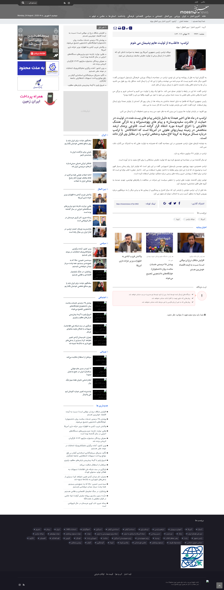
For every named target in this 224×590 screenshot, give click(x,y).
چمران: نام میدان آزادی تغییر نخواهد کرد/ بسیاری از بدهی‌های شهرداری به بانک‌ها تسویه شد (78, 340)
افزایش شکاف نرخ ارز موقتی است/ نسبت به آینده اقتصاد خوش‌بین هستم (191, 265)
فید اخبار (127, 574)
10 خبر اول (102, 27)
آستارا (200, 529)
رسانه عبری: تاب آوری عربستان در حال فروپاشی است (78, 219)
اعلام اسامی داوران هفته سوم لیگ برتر (78, 381)
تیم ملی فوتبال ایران (195, 533)
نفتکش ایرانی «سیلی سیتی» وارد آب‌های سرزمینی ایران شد (78, 165)
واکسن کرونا (124, 542)
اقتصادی (139, 16)
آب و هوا (118, 574)
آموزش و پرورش (176, 529)
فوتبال (78, 538)
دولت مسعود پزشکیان (73, 533)
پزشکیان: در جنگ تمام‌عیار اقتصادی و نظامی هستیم (80, 273)
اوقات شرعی (99, 574)
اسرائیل (98, 529)
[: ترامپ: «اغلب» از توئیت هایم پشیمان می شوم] (115, 28)
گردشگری (100, 542)
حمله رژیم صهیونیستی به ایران (107, 533)
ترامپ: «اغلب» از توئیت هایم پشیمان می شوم (159, 43)
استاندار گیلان (129, 529)
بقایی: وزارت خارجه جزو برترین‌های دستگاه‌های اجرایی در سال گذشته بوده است (87, 56)
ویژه (151, 21)
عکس (203, 1)
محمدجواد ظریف (175, 542)
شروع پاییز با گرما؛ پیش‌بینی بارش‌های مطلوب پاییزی (80, 316)
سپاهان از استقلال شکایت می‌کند (78, 357)
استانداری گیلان (113, 529)
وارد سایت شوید (190, 315)
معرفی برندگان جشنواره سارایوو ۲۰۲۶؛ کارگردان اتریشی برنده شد (86, 63)
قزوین (68, 538)
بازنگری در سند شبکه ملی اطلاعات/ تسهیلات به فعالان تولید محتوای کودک (77, 329)
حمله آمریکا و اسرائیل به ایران (134, 533)
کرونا (178, 219)
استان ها (112, 16)
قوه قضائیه (55, 538)
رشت (185, 538)
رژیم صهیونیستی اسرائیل (122, 538)
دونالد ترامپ (190, 219)
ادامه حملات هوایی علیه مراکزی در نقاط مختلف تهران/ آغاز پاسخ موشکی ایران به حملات (77, 178)
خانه (204, 16)
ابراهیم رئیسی (159, 529)
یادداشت (121, 16)
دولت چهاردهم (54, 533)
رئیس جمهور (198, 538)
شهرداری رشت (91, 538)
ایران (184, 16)
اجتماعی (158, 16)
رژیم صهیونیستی (143, 538)
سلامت (105, 538)
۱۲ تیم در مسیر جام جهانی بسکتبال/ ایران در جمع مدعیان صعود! (79, 371)
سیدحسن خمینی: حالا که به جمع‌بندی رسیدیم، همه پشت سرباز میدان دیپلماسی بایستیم (77, 263)
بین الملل (168, 16)
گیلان (89, 542)
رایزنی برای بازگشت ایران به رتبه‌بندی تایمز (80, 153)
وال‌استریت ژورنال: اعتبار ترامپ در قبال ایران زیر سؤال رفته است (77, 230)
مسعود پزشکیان (157, 542)
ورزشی (177, 16)
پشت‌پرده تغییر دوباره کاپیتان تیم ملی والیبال (78, 393)
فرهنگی (130, 16)
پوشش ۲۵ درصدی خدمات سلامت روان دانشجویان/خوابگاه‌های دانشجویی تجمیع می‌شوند (86, 42)
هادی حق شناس (140, 542)
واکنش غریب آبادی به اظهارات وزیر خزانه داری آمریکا (130, 261)
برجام (48, 529)
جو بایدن (169, 533)
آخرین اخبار (195, 16)
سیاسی (148, 16)
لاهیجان (42, 538)
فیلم (196, 1)
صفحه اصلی (183, 21)
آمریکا (203, 219)
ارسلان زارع (144, 529)
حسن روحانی (155, 533)
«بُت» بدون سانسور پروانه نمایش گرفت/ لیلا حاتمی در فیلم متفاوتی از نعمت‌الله (85, 497)
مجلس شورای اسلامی (194, 542)
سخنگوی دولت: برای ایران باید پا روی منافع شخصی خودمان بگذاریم (78, 142)
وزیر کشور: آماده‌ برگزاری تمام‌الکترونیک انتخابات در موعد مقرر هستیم (86, 70)
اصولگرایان (86, 529)
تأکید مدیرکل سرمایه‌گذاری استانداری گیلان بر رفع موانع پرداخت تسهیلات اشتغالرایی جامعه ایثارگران (87, 78)
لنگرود (31, 538)
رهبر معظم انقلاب (172, 538)
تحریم (38, 529)
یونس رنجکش (76, 542)
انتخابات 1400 (71, 529)
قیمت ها (109, 574)
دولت (89, 533)
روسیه (157, 538)
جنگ (180, 533)
